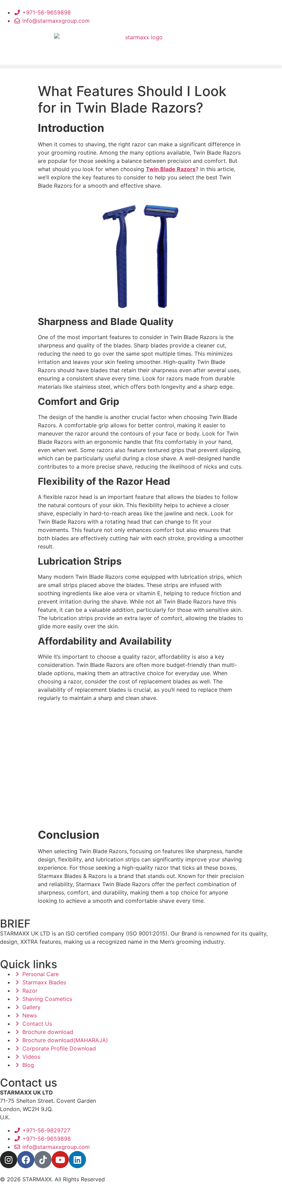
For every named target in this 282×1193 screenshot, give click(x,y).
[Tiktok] (43, 1159)
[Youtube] (60, 1159)
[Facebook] (25, 1159)
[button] (141, 67)
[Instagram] (8, 1159)
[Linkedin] (77, 1159)
